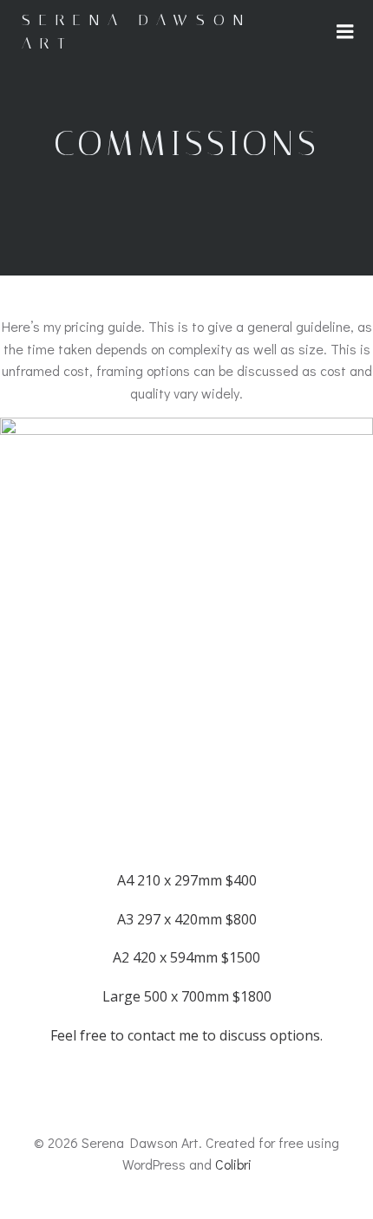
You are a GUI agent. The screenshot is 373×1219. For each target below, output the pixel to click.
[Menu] (345, 32)
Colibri (233, 1164)
